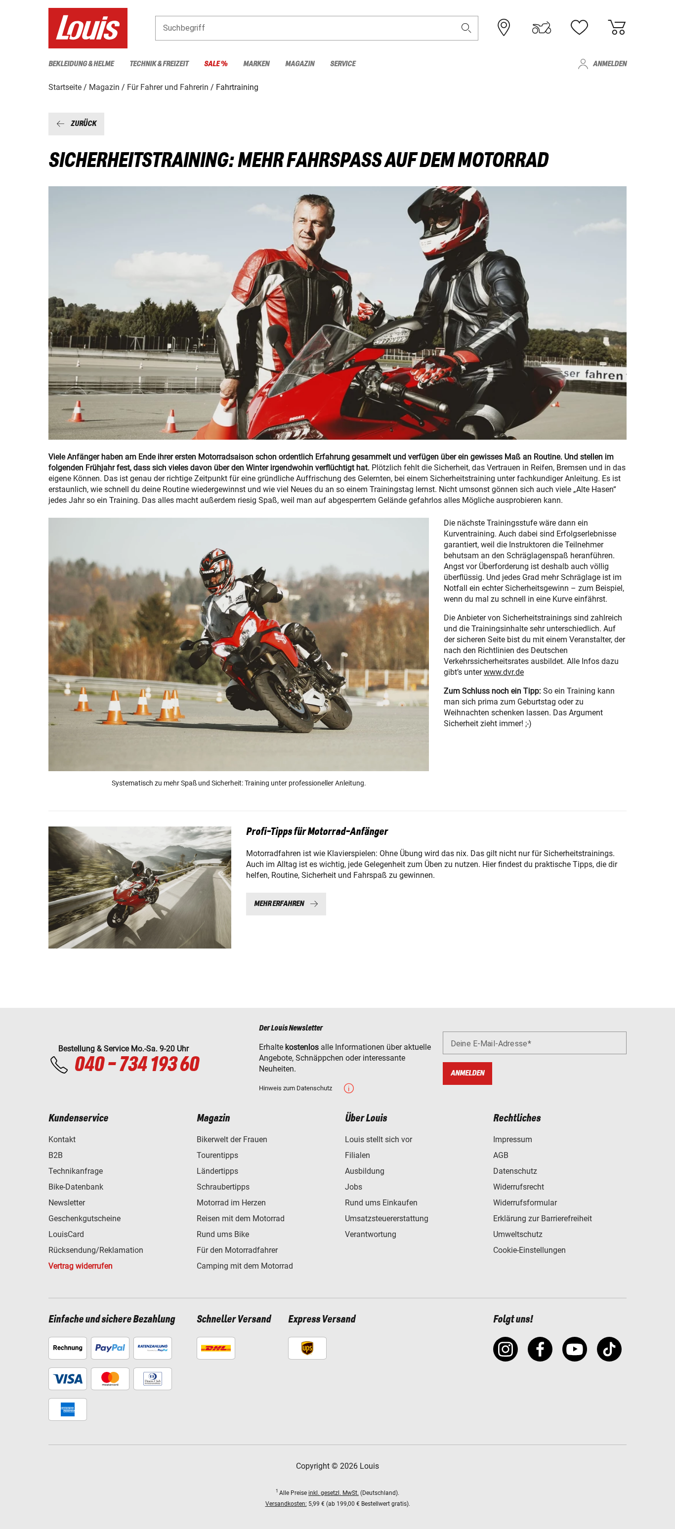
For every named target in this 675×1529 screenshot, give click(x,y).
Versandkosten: (286, 1503)
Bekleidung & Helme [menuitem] (81, 64)
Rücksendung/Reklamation (95, 1250)
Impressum (512, 1139)
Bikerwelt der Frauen (232, 1139)
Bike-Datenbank (75, 1187)
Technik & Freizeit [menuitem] (158, 64)
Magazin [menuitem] (299, 64)
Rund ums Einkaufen (381, 1202)
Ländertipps (217, 1171)
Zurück (83, 124)
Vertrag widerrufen (80, 1266)
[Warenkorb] (617, 27)
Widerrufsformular (525, 1202)
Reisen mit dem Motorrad (241, 1218)
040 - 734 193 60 (136, 1065)
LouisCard (66, 1234)
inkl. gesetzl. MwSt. (333, 1492)
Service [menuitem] (342, 64)
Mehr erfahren (279, 904)
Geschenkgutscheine (84, 1218)
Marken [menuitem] (256, 64)
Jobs (353, 1187)
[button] (466, 28)
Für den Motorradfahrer (237, 1250)
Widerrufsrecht (518, 1187)
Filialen (357, 1155)
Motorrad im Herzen (231, 1202)
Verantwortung (370, 1234)
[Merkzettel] (579, 27)
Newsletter (66, 1202)
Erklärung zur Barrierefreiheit (542, 1218)
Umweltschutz (518, 1234)
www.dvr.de (504, 672)
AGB (500, 1155)
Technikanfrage (75, 1171)
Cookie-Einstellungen (529, 1250)
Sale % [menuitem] (215, 64)
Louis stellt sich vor (378, 1139)
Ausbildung (364, 1171)
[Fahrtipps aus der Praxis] (139, 887)
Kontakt (62, 1139)
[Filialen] (504, 27)
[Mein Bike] (541, 27)
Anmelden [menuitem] (610, 64)
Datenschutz (515, 1171)
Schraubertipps (223, 1187)
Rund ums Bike (223, 1234)
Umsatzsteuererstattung (386, 1218)
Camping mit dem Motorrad (245, 1266)
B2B (55, 1155)
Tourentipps (217, 1155)
